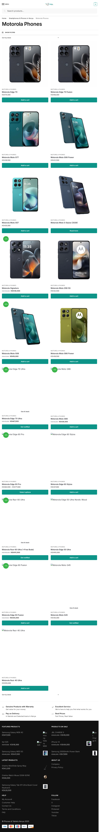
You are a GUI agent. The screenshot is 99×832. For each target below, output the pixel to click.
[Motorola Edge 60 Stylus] (74, 456)
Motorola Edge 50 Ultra (61, 549)
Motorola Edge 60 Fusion (13, 615)
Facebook (55, 799)
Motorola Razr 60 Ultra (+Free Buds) (18, 549)
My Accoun (6, 799)
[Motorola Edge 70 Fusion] (74, 64)
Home (4, 18)
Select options (25, 492)
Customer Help (8, 803)
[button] (95, 4)
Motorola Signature (10, 288)
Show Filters (10, 32)
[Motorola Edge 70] (25, 64)
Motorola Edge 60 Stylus (61, 484)
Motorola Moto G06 (10, 353)
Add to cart (25, 100)
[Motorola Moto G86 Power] (74, 325)
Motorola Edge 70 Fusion (61, 92)
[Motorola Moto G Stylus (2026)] (74, 194)
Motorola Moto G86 (59, 419)
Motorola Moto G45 (59, 615)
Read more (74, 231)
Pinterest (55, 809)
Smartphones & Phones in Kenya (21, 18)
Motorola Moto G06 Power (62, 157)
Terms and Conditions (11, 809)
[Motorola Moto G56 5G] (74, 260)
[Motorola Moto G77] (25, 129)
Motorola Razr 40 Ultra (12, 680)
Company (55, 764)
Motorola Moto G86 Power (62, 353)
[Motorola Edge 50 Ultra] (74, 521)
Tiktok (54, 816)
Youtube (55, 812)
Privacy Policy (57, 767)
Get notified (25, 427)
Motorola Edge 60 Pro (11, 484)
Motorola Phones (9, 89)
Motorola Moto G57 (10, 223)
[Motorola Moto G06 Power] (74, 129)
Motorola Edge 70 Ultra (12, 418)
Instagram (55, 806)
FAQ (3, 812)
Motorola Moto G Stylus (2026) (64, 223)
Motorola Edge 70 (9, 92)
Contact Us (6, 806)
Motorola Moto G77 (10, 157)
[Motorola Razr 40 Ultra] (25, 652)
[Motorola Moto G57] (25, 194)
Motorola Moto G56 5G (61, 288)
